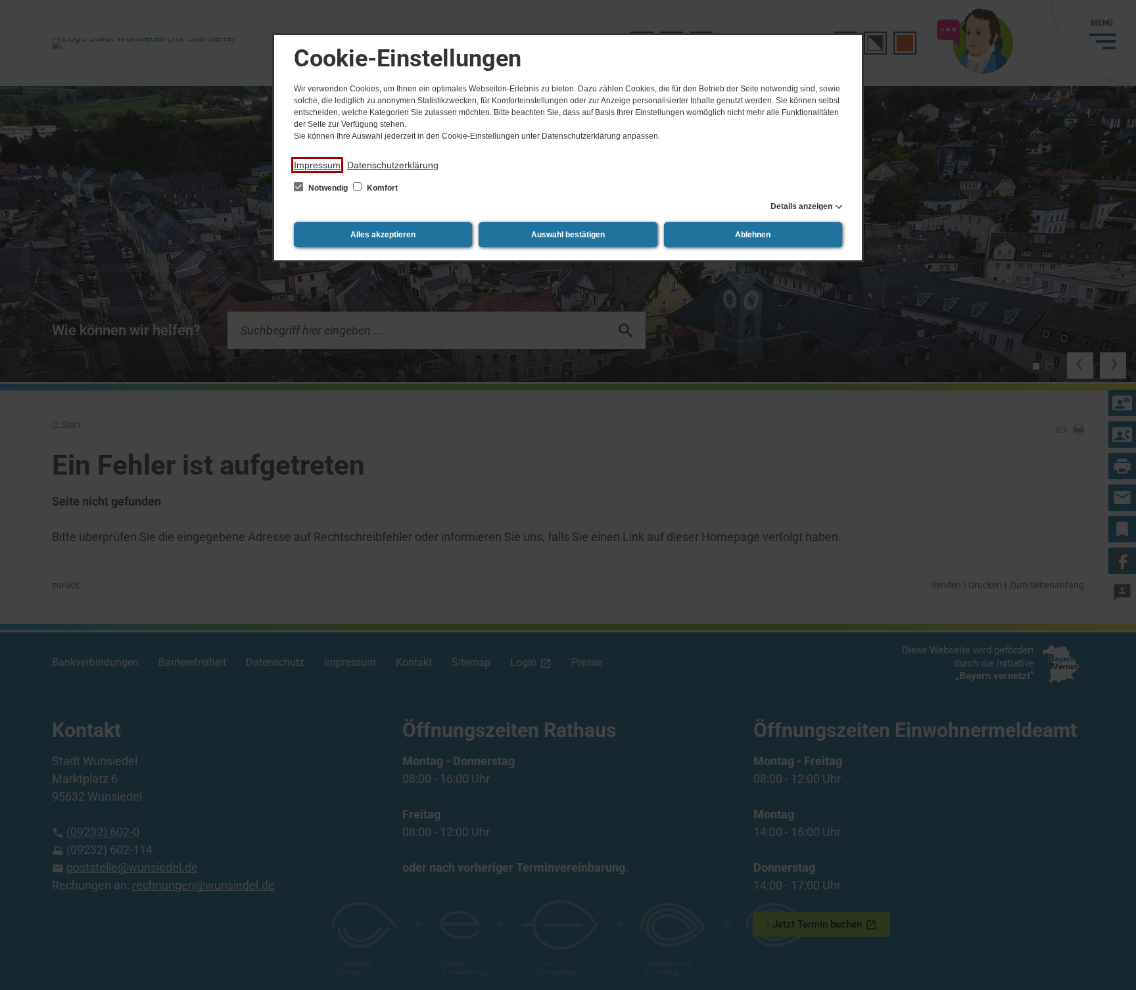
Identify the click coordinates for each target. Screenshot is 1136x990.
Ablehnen (752, 234)
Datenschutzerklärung (392, 165)
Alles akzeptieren (382, 234)
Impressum (317, 165)
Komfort (381, 188)
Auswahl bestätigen (568, 234)
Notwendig (328, 188)
